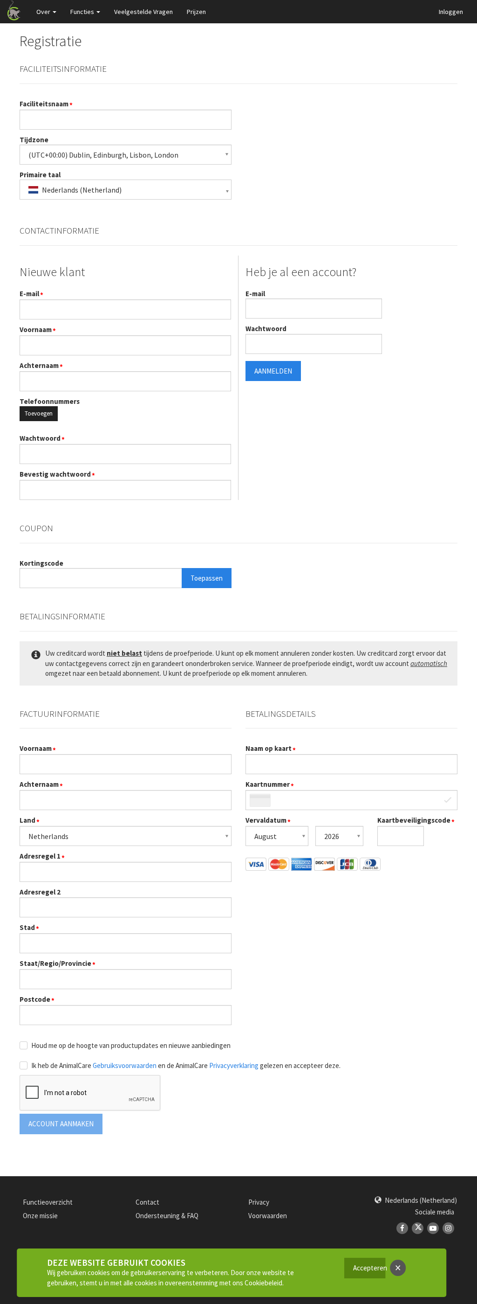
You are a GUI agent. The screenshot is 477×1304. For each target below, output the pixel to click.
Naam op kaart (268, 748)
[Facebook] (402, 1228)
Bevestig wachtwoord (55, 474)
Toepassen (207, 578)
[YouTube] (433, 1228)
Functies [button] (82, 11)
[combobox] (126, 190)
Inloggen (451, 11)
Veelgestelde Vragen (143, 11)
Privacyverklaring (234, 1065)
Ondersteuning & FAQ (167, 1215)
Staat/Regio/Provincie (55, 963)
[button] (416, 1200)
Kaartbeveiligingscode (413, 820)
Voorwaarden (267, 1215)
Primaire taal (40, 174)
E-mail (29, 293)
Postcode (35, 999)
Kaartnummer (267, 784)
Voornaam (36, 329)
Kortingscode (41, 563)
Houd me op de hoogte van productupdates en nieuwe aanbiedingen (131, 1045)
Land (27, 820)
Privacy (258, 1202)
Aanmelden (273, 371)
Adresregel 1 (40, 856)
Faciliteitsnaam (44, 103)
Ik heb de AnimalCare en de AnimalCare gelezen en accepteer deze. (186, 1065)
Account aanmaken (61, 1123)
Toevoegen (39, 413)
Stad (27, 927)
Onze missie (40, 1215)
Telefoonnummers (50, 401)
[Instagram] (448, 1228)
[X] (417, 1228)
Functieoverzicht (48, 1202)
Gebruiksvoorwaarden (125, 1065)
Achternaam (39, 365)
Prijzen (196, 11)
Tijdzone (34, 139)
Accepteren (369, 1267)
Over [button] (43, 11)
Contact (147, 1202)
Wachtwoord (40, 438)
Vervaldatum (265, 820)
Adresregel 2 (40, 892)
